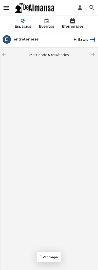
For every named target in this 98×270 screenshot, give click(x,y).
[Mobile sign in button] (80, 7)
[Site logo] (35, 8)
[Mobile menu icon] (6, 8)
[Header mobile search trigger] (92, 7)
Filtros (80, 39)
